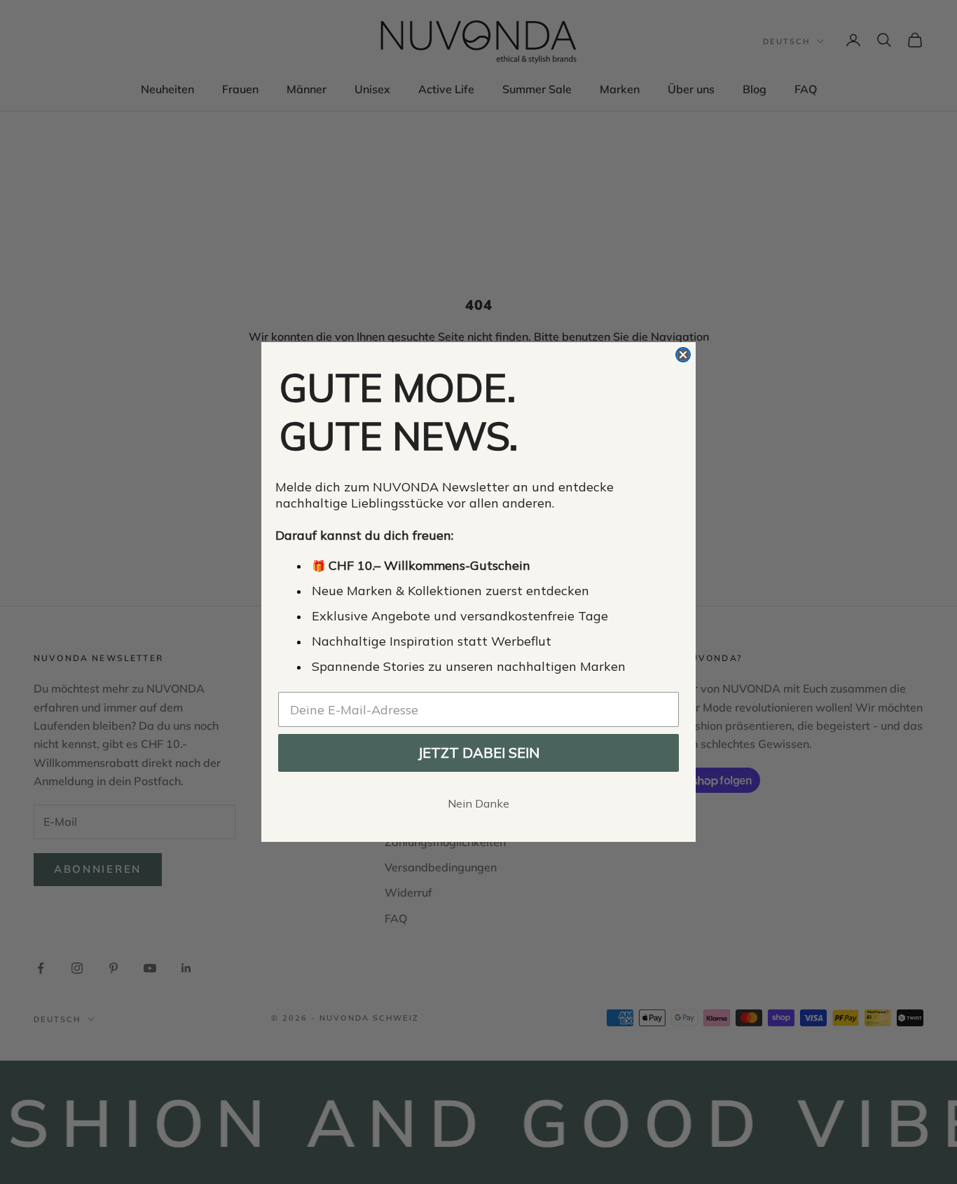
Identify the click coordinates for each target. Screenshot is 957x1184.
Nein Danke (478, 803)
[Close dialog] (683, 355)
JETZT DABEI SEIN (478, 752)
